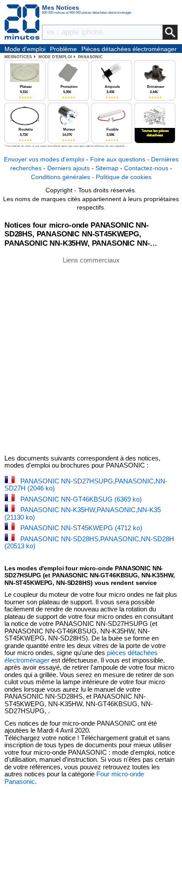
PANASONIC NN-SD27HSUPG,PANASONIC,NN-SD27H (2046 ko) (85, 484)
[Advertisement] (91, 355)
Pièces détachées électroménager (129, 48)
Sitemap (106, 168)
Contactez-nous (146, 168)
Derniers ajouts (68, 168)
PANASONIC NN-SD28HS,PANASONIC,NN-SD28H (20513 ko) (89, 542)
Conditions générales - (63, 176)
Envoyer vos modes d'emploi (44, 159)
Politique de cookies (124, 176)
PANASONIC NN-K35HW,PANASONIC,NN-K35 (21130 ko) (82, 513)
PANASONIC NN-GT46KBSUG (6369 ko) (81, 499)
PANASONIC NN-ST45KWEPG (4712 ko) (81, 528)
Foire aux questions (117, 159)
